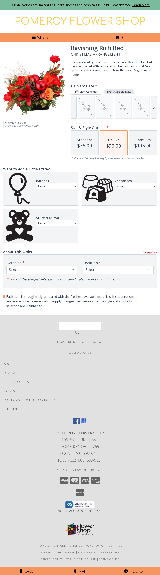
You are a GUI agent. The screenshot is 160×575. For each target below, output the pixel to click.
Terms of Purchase (81, 559)
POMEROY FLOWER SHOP (80, 21)
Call (28, 571)
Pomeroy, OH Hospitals (103, 545)
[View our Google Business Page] (83, 422)
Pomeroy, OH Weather (58, 552)
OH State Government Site (98, 552)
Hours (135, 571)
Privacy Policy (52, 559)
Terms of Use (109, 559)
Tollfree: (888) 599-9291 (80, 460)
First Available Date (119, 91)
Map (81, 571)
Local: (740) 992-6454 (80, 453)
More (76, 75)
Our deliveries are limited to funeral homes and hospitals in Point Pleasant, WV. (80, 5)
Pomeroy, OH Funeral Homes (60, 545)
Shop (42, 37)
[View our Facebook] (76, 422)
